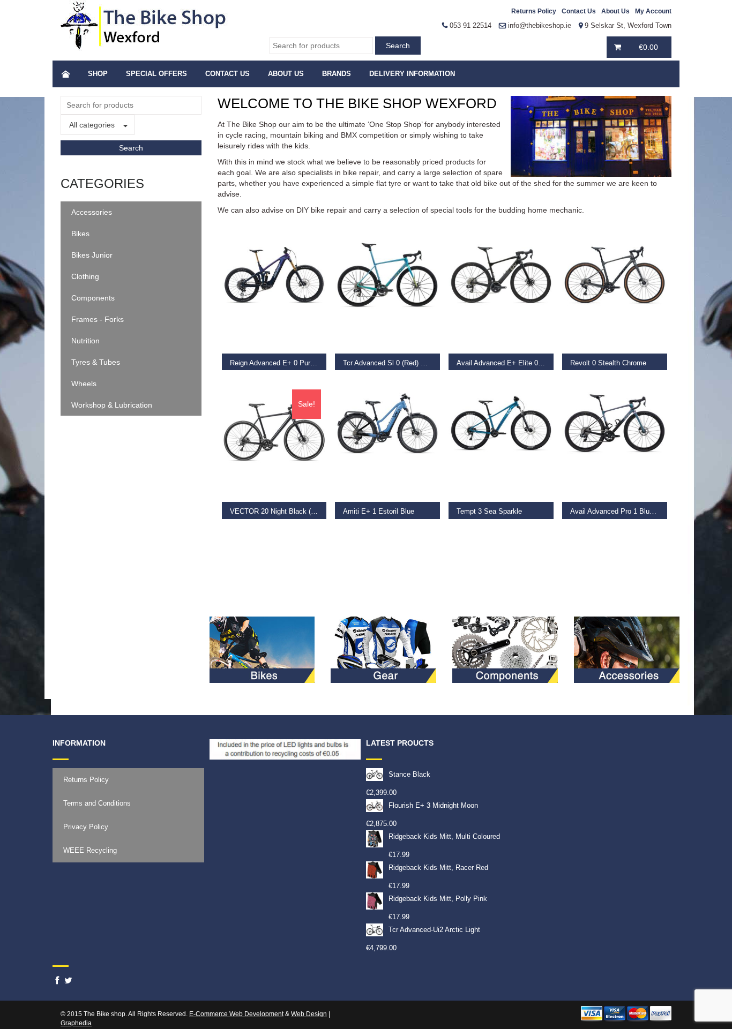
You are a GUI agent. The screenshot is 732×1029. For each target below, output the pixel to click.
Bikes (80, 233)
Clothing (85, 276)
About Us (615, 11)
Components (93, 298)
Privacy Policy (85, 827)
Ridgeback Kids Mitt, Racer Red (438, 867)
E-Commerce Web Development (236, 1014)
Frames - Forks (97, 319)
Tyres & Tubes (95, 362)
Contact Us (579, 11)
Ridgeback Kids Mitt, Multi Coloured (444, 836)
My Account (653, 11)
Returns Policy (533, 11)
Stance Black (409, 774)
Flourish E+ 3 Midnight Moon (433, 805)
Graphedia (76, 1023)
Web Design (309, 1014)
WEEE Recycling (90, 850)
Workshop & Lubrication (111, 405)
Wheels (83, 383)
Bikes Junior (92, 255)
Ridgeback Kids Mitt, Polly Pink (438, 899)
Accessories (91, 212)
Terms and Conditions (97, 803)
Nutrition (85, 340)
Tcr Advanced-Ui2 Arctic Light (434, 930)
